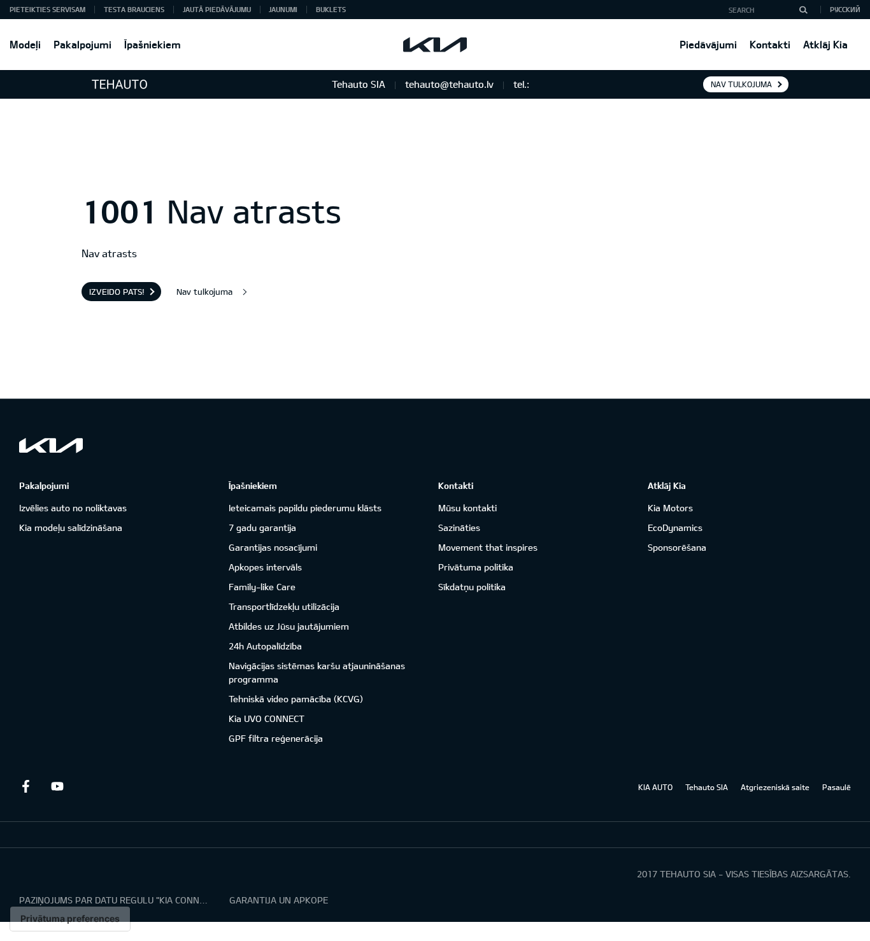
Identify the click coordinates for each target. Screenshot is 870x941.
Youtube (57, 786)
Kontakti (770, 44)
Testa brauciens (134, 9)
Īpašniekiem (152, 44)
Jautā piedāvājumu (217, 9)
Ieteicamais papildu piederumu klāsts (305, 507)
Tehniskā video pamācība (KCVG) (296, 698)
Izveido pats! (117, 292)
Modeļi (25, 44)
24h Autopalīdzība (265, 645)
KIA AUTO (655, 786)
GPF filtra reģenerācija (276, 738)
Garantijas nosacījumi (273, 547)
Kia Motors (670, 507)
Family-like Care (262, 586)
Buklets (331, 9)
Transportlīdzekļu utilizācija (284, 606)
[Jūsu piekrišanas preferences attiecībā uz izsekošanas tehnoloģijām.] (70, 919)
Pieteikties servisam (47, 9)
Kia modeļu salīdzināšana (70, 527)
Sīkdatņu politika (472, 586)
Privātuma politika (475, 567)
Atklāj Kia (825, 44)
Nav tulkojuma (741, 84)
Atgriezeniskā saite (775, 786)
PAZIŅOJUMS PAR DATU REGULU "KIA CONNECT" (114, 900)
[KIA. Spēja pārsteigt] (51, 445)
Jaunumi (283, 9)
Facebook (25, 786)
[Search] (803, 10)
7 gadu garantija (262, 527)
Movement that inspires (488, 547)
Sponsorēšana (677, 547)
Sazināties (459, 527)
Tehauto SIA (706, 786)
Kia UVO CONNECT (266, 718)
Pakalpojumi (82, 44)
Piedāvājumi (708, 44)
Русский (845, 9)
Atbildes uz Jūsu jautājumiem (289, 626)
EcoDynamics (675, 527)
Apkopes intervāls (265, 567)
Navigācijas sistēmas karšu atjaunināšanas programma (317, 672)
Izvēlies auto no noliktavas (73, 507)
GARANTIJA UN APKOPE (278, 900)
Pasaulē (836, 786)
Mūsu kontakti (467, 507)
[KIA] (435, 44)
